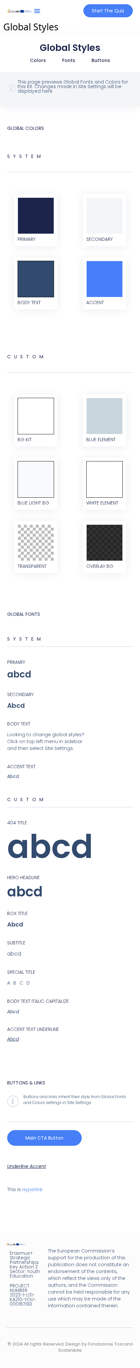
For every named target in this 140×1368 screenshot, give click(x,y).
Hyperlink (32, 1189)
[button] (37, 11)
